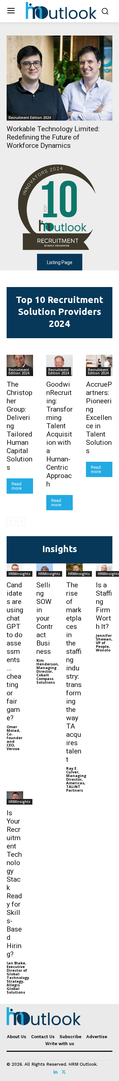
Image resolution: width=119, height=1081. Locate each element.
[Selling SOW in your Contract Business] (44, 570)
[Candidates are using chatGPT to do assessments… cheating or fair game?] (15, 570)
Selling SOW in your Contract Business (44, 618)
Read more (16, 486)
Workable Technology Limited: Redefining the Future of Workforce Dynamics (53, 137)
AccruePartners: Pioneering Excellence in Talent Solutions (99, 417)
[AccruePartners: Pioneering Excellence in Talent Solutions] (99, 365)
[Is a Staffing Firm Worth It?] (104, 570)
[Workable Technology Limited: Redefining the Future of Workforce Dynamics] (59, 78)
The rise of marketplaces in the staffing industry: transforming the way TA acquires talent (74, 672)
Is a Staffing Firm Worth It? (104, 606)
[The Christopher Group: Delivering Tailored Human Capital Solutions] (20, 365)
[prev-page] (11, 521)
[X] (63, 1072)
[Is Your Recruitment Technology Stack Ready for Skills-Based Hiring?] (15, 798)
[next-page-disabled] (21, 521)
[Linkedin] (55, 1072)
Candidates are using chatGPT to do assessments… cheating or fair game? (15, 651)
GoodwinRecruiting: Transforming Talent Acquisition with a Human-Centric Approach (59, 434)
